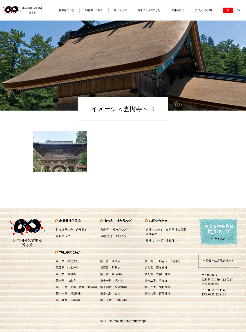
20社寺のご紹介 (94, 10)
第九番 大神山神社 (157, 274)
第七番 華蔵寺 (66, 274)
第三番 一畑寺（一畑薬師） (163, 261)
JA (228, 10)
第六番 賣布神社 (155, 268)
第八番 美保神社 (111, 274)
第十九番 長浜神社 (69, 300)
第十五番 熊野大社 (157, 287)
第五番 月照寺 (110, 268)
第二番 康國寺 (110, 261)
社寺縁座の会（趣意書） (72, 230)
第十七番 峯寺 (110, 293)
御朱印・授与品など (149, 10)
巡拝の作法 (177, 10)
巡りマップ (120, 10)
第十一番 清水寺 (111, 280)
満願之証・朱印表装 (114, 236)
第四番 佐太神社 (67, 268)
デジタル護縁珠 (204, 10)
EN (238, 10)
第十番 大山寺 (66, 280)
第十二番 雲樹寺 (155, 280)
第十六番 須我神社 (69, 293)
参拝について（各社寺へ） (163, 240)
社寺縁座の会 (66, 10)
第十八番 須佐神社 (157, 293)
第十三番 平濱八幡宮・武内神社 (77, 287)
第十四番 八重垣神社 (114, 287)
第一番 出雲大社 (67, 261)
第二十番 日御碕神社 (114, 300)
